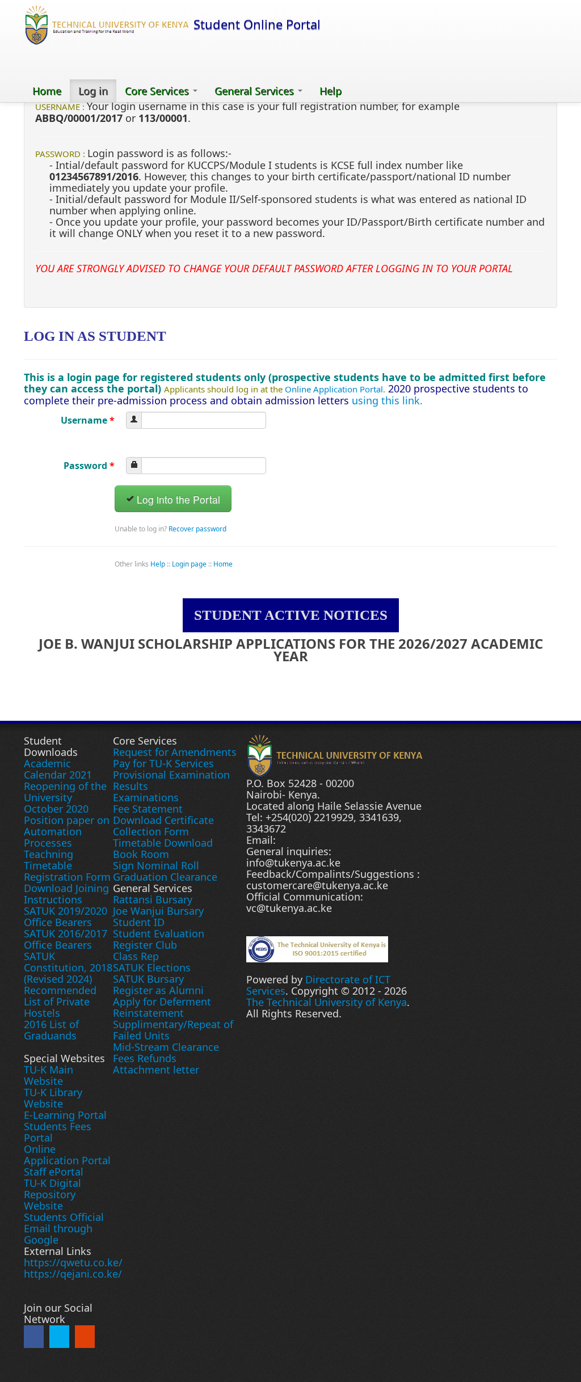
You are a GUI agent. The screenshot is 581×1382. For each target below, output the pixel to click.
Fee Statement (148, 808)
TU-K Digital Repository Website (52, 1194)
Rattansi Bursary (152, 899)
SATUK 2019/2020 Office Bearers (65, 916)
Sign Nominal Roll (156, 865)
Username (88, 420)
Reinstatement (148, 1013)
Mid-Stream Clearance (166, 1047)
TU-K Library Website (53, 1097)
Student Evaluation (158, 933)
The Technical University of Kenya (326, 1002)
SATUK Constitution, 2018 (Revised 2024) (68, 967)
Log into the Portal (177, 499)
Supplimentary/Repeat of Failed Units (173, 1029)
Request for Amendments (175, 752)
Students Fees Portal (57, 1131)
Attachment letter (156, 1069)
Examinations (146, 797)
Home (46, 91)
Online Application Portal (334, 389)
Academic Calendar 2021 (58, 768)
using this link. (387, 400)
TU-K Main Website (48, 1075)
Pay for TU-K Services (163, 763)
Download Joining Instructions (66, 893)
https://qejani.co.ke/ (73, 1273)
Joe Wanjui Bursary (158, 911)
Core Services (158, 91)
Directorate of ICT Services (318, 985)
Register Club (145, 945)
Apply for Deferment (162, 1001)
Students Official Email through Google (64, 1228)
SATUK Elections (152, 967)
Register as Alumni (158, 990)
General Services (255, 91)
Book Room (141, 854)
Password (89, 465)
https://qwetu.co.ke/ (73, 1262)
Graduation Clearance (165, 877)
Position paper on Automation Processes (67, 831)
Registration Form (67, 877)
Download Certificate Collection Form (163, 825)
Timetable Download (163, 843)
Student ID (139, 922)
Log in (93, 91)
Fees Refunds (144, 1058)
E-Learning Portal (65, 1115)
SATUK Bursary (148, 979)
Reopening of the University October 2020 (65, 797)
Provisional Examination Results (171, 780)
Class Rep (136, 956)
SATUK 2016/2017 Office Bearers (65, 939)
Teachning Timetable (48, 859)
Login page (189, 564)
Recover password (197, 529)
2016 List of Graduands (51, 1029)
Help (330, 91)
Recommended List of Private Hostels (60, 1001)
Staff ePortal (53, 1171)
